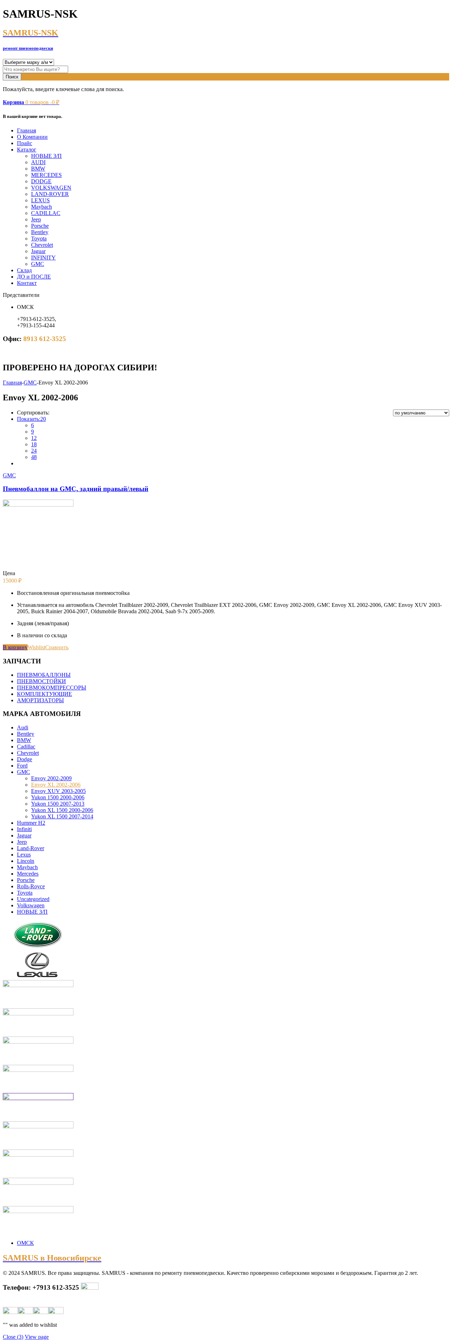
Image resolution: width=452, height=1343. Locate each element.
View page (37, 1337)
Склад (24, 270)
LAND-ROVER (50, 194)
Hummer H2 (31, 823)
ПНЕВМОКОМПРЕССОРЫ (51, 688)
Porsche (40, 226)
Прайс (24, 143)
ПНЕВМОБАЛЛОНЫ (44, 675)
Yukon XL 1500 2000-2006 (62, 810)
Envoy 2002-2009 (51, 778)
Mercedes (27, 874)
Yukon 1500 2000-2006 (57, 797)
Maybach (41, 207)
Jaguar (38, 251)
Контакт (27, 283)
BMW (38, 169)
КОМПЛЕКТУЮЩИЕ (44, 694)
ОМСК (25, 1243)
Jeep (36, 219)
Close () (13, 1337)
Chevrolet (42, 245)
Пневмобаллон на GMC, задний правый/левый (75, 489)
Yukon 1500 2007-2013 (57, 804)
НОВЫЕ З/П (46, 156)
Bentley (39, 232)
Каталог (26, 150)
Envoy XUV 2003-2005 (58, 791)
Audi (22, 727)
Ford (22, 766)
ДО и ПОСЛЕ (34, 277)
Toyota (39, 238)
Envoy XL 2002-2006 (56, 785)
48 (34, 457)
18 (34, 444)
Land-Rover (30, 848)
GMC (37, 264)
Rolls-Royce (31, 886)
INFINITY (43, 258)
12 (34, 438)
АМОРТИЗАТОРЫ (40, 700)
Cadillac (26, 747)
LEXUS (40, 200)
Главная (26, 130)
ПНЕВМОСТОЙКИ (41, 681)
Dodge (24, 759)
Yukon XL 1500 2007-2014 (62, 816)
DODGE (41, 181)
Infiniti (24, 829)
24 (34, 451)
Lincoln (25, 861)
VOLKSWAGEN (51, 188)
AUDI (38, 162)
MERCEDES (46, 175)
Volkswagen (30, 905)
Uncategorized (33, 899)
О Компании (32, 137)
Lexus (24, 855)
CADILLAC (45, 213)
